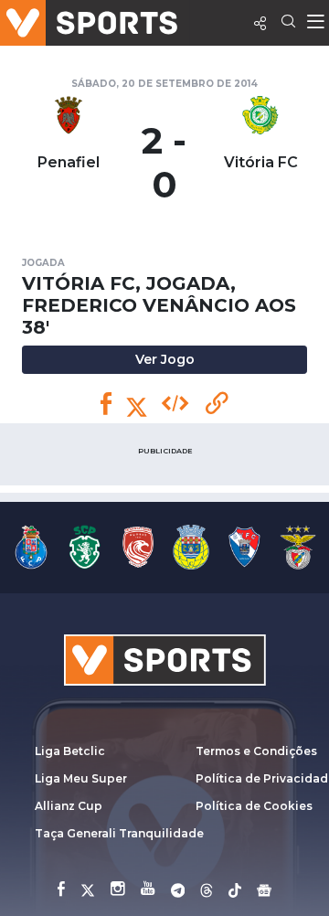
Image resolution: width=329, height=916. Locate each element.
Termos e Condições (256, 751)
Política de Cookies (254, 806)
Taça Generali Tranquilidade (119, 833)
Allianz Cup (68, 806)
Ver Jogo (165, 359)
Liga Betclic (70, 751)
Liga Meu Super (81, 778)
